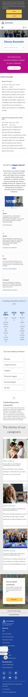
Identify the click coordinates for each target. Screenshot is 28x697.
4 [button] (16, 207)
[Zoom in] (23, 400)
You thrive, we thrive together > (10, 268)
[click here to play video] (14, 201)
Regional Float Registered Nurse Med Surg (12, 118)
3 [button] (14, 207)
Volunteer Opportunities (8, 685)
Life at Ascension (6, 673)
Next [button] (22, 201)
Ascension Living (6, 694)
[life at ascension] (14, 219)
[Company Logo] (7, 22)
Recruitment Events (7, 679)
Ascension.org (6, 691)
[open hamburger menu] (2, 27)
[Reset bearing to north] (23, 405)
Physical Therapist (7, 81)
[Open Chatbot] (6, 657)
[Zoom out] (23, 403)
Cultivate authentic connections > (10, 290)
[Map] (14, 418)
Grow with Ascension (7, 676)
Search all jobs (6, 682)
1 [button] (11, 207)
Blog (3, 670)
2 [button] (13, 207)
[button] (23, 48)
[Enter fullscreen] (23, 408)
